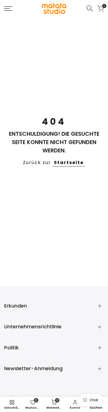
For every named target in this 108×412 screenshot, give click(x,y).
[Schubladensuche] (90, 8)
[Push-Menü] (8, 8)
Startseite (69, 162)
